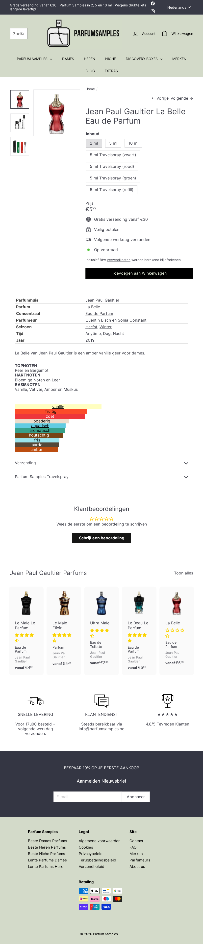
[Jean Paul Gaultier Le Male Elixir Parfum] (64, 629)
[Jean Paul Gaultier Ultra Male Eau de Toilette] (101, 628)
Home (90, 89)
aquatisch (40, 425)
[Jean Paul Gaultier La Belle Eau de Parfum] (176, 628)
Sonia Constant (132, 320)
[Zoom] (57, 113)
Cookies (86, 847)
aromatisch (39, 430)
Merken (136, 853)
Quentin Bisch (98, 320)
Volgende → (182, 98)
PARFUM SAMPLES (33, 59)
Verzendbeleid (91, 866)
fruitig (50, 411)
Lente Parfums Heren (47, 866)
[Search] (22, 33)
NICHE (110, 59)
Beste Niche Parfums (46, 853)
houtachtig (39, 435)
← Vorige (160, 98)
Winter (106, 326)
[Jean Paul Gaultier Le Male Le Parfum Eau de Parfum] (26, 631)
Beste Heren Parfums (47, 847)
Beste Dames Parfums (47, 840)
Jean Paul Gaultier (102, 300)
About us (137, 866)
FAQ (132, 847)
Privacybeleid (90, 853)
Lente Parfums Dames (47, 860)
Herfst (91, 326)
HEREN (89, 59)
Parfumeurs (139, 860)
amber (36, 449)
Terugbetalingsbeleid (97, 860)
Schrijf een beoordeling (101, 537)
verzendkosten (118, 260)
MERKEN (179, 59)
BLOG (90, 71)
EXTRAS (111, 71)
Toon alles (183, 573)
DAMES (68, 59)
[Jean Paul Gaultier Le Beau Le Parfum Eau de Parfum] (139, 631)
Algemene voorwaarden (100, 840)
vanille (58, 406)
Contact (136, 840)
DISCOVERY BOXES (142, 59)
